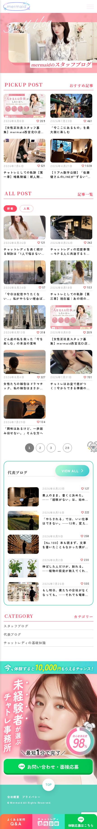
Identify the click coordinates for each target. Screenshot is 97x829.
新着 (10, 208)
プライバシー (31, 797)
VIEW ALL (70, 470)
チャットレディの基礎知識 (25, 642)
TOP (48, 784)
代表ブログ (12, 634)
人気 (26, 208)
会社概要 (13, 797)
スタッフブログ (16, 626)
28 (67, 448)
